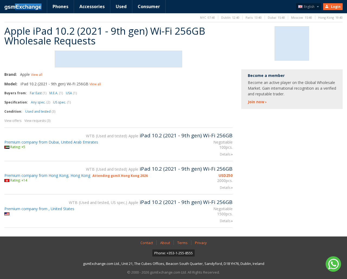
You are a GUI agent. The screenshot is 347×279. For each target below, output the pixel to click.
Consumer (149, 6)
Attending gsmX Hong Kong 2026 (120, 175)
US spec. (62, 102)
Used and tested (40, 111)
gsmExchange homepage (22, 7)
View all (36, 74)
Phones (60, 6)
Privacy (201, 242)
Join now (256, 101)
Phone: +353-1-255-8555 (173, 253)
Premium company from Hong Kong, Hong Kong (47, 175)
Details (225, 154)
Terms (182, 242)
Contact (146, 242)
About (165, 242)
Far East (38, 93)
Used (121, 6)
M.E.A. (56, 93)
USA (71, 93)
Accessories (92, 6)
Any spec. (40, 102)
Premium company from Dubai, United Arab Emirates (51, 142)
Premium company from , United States (39, 208)
